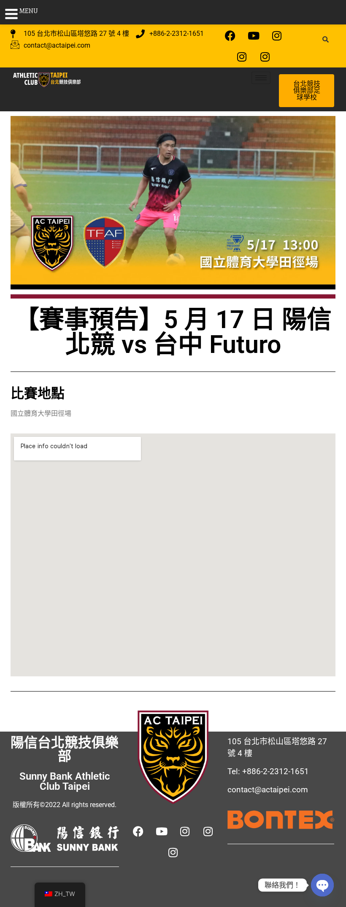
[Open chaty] (322, 885)
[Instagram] (276, 35)
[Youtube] (253, 35)
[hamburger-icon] (260, 78)
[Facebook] (230, 35)
